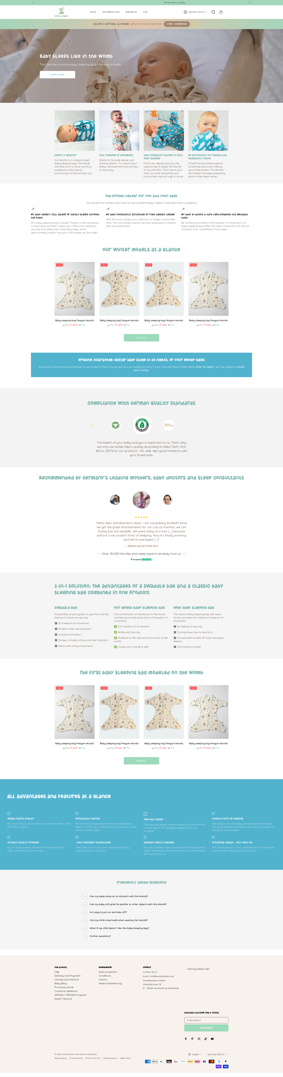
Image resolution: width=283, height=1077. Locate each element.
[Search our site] (213, 12)
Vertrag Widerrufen (198, 968)
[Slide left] (33, 2)
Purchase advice (64, 987)
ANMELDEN (206, 1027)
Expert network (63, 998)
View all (141, 337)
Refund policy (61, 1058)
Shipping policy (110, 1058)
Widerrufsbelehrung (110, 983)
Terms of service (92, 1058)
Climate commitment (67, 979)
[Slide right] (249, 2)
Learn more (57, 74)
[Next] (188, 425)
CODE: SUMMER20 (177, 24)
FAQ (57, 971)
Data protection (108, 971)
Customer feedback (66, 991)
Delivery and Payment (67, 975)
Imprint (103, 979)
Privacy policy (76, 1058)
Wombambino (68, 1054)
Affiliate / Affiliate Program (70, 994)
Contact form (150, 972)
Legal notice (125, 1058)
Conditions (105, 975)
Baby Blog (61, 983)
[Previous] (95, 425)
